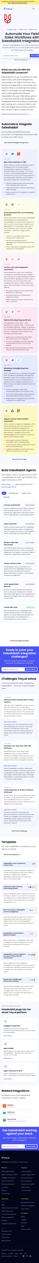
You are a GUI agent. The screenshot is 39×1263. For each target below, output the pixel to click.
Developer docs (7, 1231)
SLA (25, 1253)
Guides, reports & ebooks (10, 1208)
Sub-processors (7, 1256)
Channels (6, 497)
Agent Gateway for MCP (23, 484)
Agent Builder (6, 484)
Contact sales (25, 1229)
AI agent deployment (28, 1175)
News (22, 1226)
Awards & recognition (28, 1206)
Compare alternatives (9, 1224)
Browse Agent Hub (8, 487)
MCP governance (26, 1178)
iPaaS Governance (8, 1181)
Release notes (6, 1241)
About (23, 1217)
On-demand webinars (9, 1214)
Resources (5, 1199)
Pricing (4, 1190)
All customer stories (27, 1202)
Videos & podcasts (8, 1217)
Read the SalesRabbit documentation (15, 114)
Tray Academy (6, 1234)
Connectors (12, 29)
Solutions (24, 1168)
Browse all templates (11, 854)
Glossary (4, 1220)
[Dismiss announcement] (36, 2)
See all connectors (22, 60)
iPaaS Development (8, 1184)
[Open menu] (33, 8)
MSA (16, 1253)
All (4, 493)
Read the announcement (19, 3)
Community (6, 1237)
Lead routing (25, 1187)
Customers (24, 1199)
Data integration (26, 1181)
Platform (4, 1168)
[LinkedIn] (23, 1256)
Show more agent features (19, 641)
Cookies (10, 1253)
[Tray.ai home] (8, 8)
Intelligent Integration (9, 1178)
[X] (27, 1256)
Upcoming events (7, 1211)
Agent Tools (26, 493)
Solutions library (26, 1171)
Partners (24, 1223)
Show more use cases (19, 459)
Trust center (25, 1209)
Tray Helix (5, 1187)
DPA (21, 1253)
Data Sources (13, 493)
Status (16, 1256)
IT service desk (26, 1190)
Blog (3, 1205)
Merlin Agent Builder (8, 1171)
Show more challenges (19, 831)
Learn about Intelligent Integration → (17, 143)
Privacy (4, 1253)
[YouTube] (30, 1256)
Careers (23, 1220)
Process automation (27, 1184)
